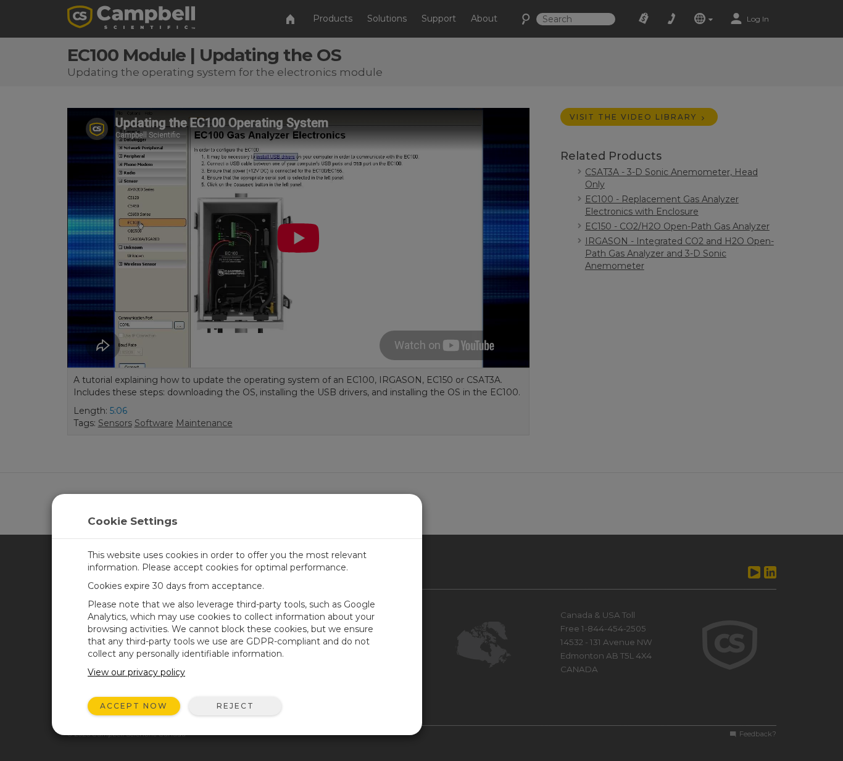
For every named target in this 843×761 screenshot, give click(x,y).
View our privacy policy (136, 672)
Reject (235, 705)
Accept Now (134, 705)
